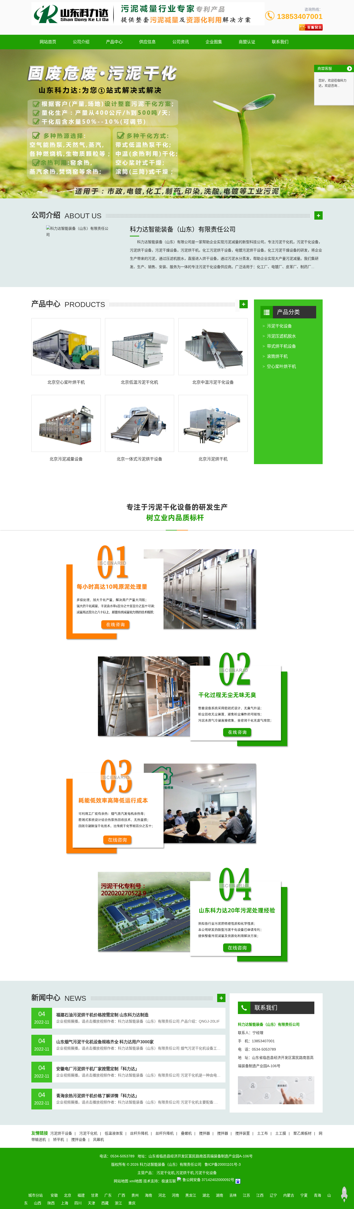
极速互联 (168, 1181)
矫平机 (58, 1139)
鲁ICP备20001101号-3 (222, 1164)
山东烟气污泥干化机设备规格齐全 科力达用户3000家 (105, 1042)
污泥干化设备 (279, 326)
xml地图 (135, 1181)
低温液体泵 (114, 1133)
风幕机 (98, 1139)
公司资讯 (180, 42)
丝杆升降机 (139, 1133)
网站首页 (48, 42)
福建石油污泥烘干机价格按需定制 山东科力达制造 (102, 1015)
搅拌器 (204, 1133)
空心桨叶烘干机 (281, 366)
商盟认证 (247, 42)
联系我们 (280, 42)
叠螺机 (186, 1133)
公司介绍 (81, 42)
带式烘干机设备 (281, 346)
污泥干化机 (88, 1133)
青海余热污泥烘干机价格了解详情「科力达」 (97, 1096)
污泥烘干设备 (61, 1133)
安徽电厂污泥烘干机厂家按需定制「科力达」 (97, 1069)
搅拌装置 (242, 1133)
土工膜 (280, 1133)
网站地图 (121, 1181)
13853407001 (300, 16)
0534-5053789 (122, 1156)
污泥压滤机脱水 (281, 336)
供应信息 (147, 42)
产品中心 (114, 42)
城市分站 (35, 1195)
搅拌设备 (78, 1139)
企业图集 (214, 42)
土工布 (262, 1133)
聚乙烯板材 (302, 1133)
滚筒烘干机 (277, 356)
